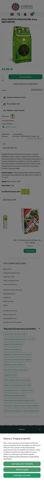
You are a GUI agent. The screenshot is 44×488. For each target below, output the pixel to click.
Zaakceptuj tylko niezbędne (22, 464)
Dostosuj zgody (22, 469)
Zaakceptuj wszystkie (22, 475)
